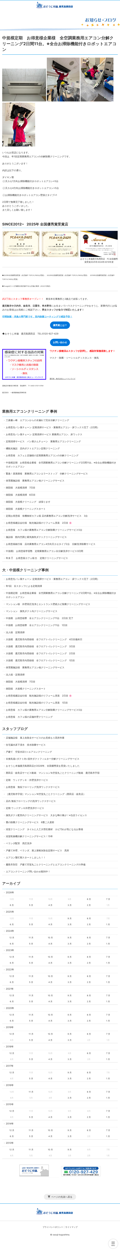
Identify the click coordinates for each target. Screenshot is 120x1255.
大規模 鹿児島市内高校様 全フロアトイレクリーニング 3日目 (40, 646)
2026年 (10, 892)
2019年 (10, 1027)
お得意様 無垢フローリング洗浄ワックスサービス (33, 787)
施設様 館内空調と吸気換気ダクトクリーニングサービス (36, 537)
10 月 (50, 937)
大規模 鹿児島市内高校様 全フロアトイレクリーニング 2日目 (40, 653)
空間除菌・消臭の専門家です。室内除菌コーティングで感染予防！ (37, 316)
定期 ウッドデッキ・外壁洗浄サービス (27, 780)
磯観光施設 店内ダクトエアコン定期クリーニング (33, 448)
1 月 (108, 924)
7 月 (108, 899)
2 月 (89, 905)
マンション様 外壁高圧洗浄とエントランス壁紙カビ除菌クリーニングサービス (48, 604)
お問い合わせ (60, 342)
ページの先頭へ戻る (61, 1196)
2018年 (10, 1046)
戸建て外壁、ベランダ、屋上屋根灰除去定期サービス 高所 (37, 850)
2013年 (10, 1142)
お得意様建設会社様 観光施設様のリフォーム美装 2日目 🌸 (39, 522)
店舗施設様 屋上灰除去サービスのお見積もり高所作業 (35, 737)
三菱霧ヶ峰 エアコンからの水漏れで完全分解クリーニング (37, 420)
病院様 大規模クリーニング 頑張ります (28, 501)
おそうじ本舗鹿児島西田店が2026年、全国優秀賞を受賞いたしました (43, 765)
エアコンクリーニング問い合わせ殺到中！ (28, 871)
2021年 (10, 988)
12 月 (11, 937)
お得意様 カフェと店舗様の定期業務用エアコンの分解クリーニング (42, 455)
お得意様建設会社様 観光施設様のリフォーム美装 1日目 (37, 702)
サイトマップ (71, 1227)
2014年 (10, 1123)
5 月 (31, 905)
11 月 (31, 937)
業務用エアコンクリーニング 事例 (29, 411)
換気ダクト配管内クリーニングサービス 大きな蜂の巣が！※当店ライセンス (46, 815)
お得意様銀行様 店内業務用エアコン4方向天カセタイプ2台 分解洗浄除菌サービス (50, 544)
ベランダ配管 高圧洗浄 (19, 843)
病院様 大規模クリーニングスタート (26, 508)
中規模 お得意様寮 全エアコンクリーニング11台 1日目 (36, 625)
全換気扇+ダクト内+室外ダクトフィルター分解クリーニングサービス (42, 758)
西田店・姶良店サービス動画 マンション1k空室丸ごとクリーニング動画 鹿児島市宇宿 (53, 772)
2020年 (10, 1008)
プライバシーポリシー (53, 1227)
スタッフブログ (15, 729)
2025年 (10, 911)
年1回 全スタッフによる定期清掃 (24, 586)
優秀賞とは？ (60, 325)
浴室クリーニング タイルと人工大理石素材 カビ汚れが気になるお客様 (44, 829)
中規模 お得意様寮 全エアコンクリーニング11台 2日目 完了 (39, 618)
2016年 (10, 1085)
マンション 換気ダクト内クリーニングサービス (31, 611)
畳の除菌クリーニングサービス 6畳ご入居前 (30, 822)
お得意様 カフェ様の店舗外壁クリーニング (29, 716)
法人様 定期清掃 (15, 632)
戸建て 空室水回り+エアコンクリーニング (29, 751)
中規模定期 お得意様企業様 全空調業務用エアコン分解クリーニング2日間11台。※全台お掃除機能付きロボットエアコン (61, 464)
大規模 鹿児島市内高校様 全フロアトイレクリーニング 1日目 (40, 660)
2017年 (9, 1065)
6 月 (12, 905)
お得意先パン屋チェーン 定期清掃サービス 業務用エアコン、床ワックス (44, 434)
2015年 (10, 1104)
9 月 (70, 918)
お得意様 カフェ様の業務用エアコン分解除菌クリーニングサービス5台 (44, 529)
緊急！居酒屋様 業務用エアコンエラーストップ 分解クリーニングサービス (47, 473)
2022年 (10, 969)
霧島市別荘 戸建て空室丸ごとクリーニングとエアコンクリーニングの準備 (45, 864)
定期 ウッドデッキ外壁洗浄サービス (25, 808)
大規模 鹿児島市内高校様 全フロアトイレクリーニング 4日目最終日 (44, 639)
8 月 (89, 899)
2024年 (10, 930)
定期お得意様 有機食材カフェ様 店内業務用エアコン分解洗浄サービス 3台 (47, 515)
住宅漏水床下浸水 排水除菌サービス (26, 744)
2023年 (10, 950)
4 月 (50, 905)
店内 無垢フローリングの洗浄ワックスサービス (31, 801)
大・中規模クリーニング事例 (25, 570)
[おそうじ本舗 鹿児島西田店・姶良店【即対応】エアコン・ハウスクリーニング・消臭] (60, 6)
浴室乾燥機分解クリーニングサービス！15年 (29, 836)
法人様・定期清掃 (15, 674)
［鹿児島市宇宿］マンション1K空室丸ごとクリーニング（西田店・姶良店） (46, 794)
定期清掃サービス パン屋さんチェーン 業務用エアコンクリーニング (43, 441)
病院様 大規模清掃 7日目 (20, 487)
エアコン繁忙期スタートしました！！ (26, 857)
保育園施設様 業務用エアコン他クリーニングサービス (35, 480)
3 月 (70, 905)
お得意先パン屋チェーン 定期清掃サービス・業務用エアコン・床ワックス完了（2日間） (52, 427)
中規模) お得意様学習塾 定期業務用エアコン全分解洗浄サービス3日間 (44, 551)
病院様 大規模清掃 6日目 (20, 494)
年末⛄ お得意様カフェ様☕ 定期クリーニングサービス (38, 558)
